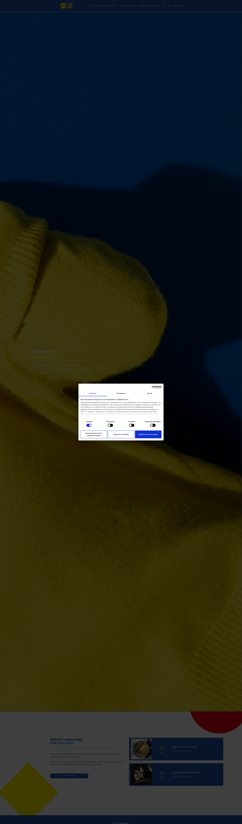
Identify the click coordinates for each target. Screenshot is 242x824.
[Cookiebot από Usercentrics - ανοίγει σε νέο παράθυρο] (153, 387)
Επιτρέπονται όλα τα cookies (148, 434)
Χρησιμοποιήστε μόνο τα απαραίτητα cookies (94, 434)
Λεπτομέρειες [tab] (121, 393)
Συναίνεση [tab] (92, 393)
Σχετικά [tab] (149, 393)
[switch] (110, 425)
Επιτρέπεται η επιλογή (121, 434)
